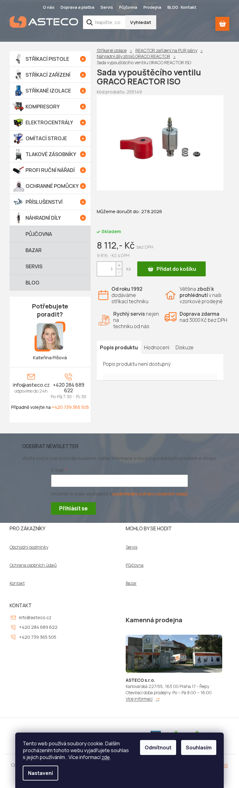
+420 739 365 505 (70, 407)
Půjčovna (128, 7)
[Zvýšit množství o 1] (119, 265)
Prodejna (152, 7)
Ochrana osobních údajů (33, 565)
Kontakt (188, 7)
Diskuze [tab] (185, 347)
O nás (48, 7)
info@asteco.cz (31, 385)
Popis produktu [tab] (119, 347)
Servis (107, 7)
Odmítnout (158, 747)
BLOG (172, 7)
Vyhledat (140, 22)
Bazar (131, 583)
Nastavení (40, 773)
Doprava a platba (77, 7)
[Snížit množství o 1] (119, 272)
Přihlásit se (73, 508)
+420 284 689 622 (68, 387)
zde (105, 757)
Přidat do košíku (176, 268)
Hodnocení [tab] (156, 347)
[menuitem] (50, 59)
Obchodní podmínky (29, 547)
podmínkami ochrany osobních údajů (150, 494)
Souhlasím (199, 747)
